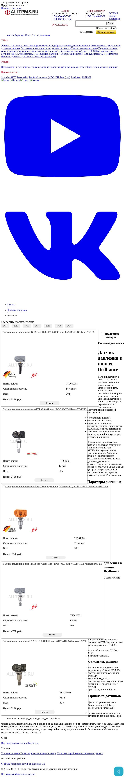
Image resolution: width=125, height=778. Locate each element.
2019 (59, 326)
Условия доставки (10, 753)
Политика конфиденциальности (18, 774)
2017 (37, 326)
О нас (28, 35)
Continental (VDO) (45, 77)
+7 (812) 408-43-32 (95, 16)
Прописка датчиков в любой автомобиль (71, 67)
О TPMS (113, 13)
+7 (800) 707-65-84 (61, 19)
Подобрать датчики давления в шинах (70, 45)
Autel (73, 77)
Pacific (32, 77)
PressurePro (22, 77)
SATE (13, 77)
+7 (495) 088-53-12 (61, 16)
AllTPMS (86, 77)
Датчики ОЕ (38, 763)
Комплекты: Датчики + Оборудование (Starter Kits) (62, 54)
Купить (49, 403)
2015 (16, 326)
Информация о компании (14, 743)
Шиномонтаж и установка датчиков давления (25, 67)
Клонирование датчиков (105, 67)
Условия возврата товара (43, 753)
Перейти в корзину (11, 8)
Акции (112, 16)
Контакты (45, 35)
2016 (27, 326)
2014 (5, 326)
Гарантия (20, 35)
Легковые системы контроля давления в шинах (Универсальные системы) (59, 48)
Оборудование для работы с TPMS (77, 51)
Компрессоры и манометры (103, 54)
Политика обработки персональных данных (80, 753)
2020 (69, 326)
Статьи (35, 35)
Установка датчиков (21, 763)
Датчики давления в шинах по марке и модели (25, 45)
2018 (48, 326)
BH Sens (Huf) (62, 77)
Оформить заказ (108, 31)
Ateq (78, 77)
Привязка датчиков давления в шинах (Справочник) (28, 56)
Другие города (60, 24)
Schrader (5, 77)
